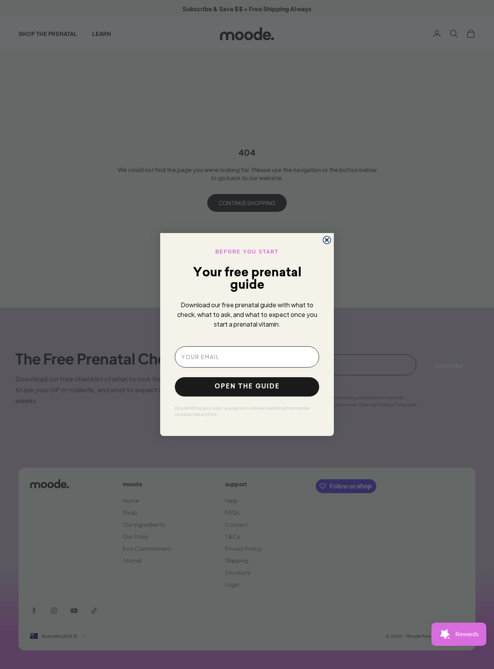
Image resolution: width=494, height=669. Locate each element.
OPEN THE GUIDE (247, 387)
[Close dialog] (327, 240)
